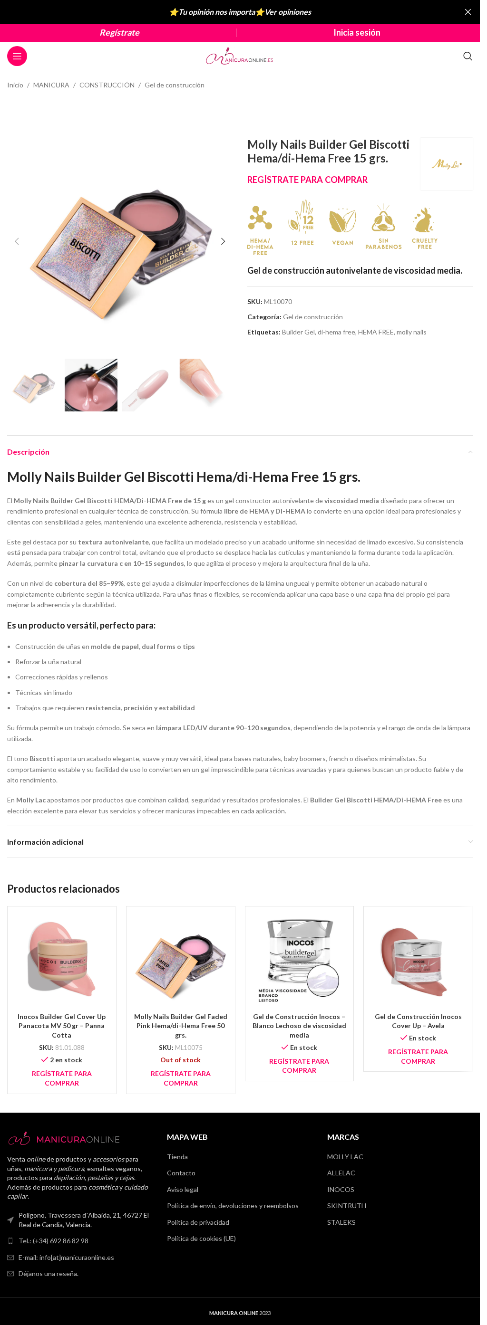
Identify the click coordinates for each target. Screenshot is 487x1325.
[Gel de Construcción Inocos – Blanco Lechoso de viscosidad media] (300, 961)
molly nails (412, 332)
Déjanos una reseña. (48, 1273)
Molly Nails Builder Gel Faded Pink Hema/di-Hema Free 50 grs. (180, 1025)
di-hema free (336, 332)
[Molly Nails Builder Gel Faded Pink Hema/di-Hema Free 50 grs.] (181, 961)
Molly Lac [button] (31, 800)
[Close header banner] (468, 12)
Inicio (15, 85)
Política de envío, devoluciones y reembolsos (233, 1205)
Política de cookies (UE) (201, 1238)
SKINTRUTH (346, 1205)
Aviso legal (182, 1189)
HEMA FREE (376, 332)
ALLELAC (341, 1173)
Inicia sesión (356, 32)
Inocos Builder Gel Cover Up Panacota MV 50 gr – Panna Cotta (62, 1025)
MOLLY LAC (345, 1157)
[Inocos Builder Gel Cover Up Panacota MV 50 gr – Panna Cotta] (62, 961)
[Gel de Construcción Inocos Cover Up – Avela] (418, 961)
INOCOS (340, 1189)
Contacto (181, 1173)
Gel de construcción (175, 85)
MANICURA (51, 85)
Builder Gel (298, 332)
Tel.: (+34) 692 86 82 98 (53, 1241)
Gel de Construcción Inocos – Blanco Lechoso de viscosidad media (299, 1025)
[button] (16, 241)
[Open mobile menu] (17, 56)
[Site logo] (240, 55)
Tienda (177, 1157)
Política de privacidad (198, 1222)
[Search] (467, 56)
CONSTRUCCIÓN (107, 85)
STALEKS (341, 1222)
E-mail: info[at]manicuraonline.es (66, 1257)
